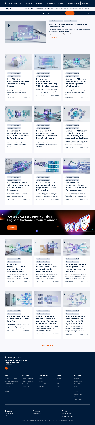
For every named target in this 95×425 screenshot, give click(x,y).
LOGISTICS (7, 389)
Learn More (12, 227)
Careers (58, 386)
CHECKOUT (7, 386)
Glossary (76, 391)
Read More (54, 38)
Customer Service (26, 384)
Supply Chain (49, 9)
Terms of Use (47, 420)
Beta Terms (71, 420)
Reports (76, 386)
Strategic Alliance (43, 384)
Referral (41, 378)
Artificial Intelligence (62, 9)
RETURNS (7, 391)
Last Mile (41, 386)
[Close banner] (89, 13)
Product (26, 9)
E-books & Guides (78, 384)
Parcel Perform (70, 34)
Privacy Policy (55, 420)
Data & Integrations (37, 9)
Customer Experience (76, 9)
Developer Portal (78, 394)
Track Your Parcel (78, 399)
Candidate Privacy (63, 420)
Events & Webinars (78, 389)
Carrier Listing (77, 397)
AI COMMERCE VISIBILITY (11, 378)
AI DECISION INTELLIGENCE (11, 381)
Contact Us (85, 3)
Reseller (41, 381)
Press (87, 9)
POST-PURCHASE (9, 384)
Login (77, 3)
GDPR (58, 384)
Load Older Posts (47, 345)
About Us (59, 378)
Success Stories (78, 381)
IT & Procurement (26, 386)
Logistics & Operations (27, 381)
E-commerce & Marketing (28, 378)
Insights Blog (77, 378)
